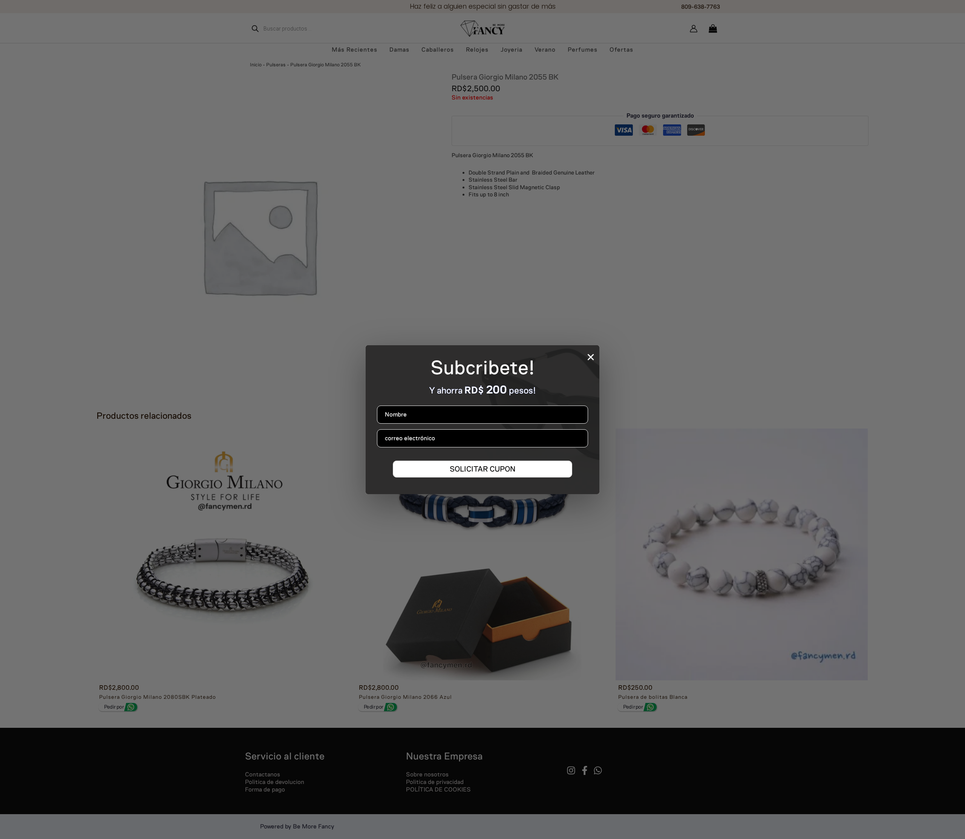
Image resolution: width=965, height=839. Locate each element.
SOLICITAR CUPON (482, 468)
